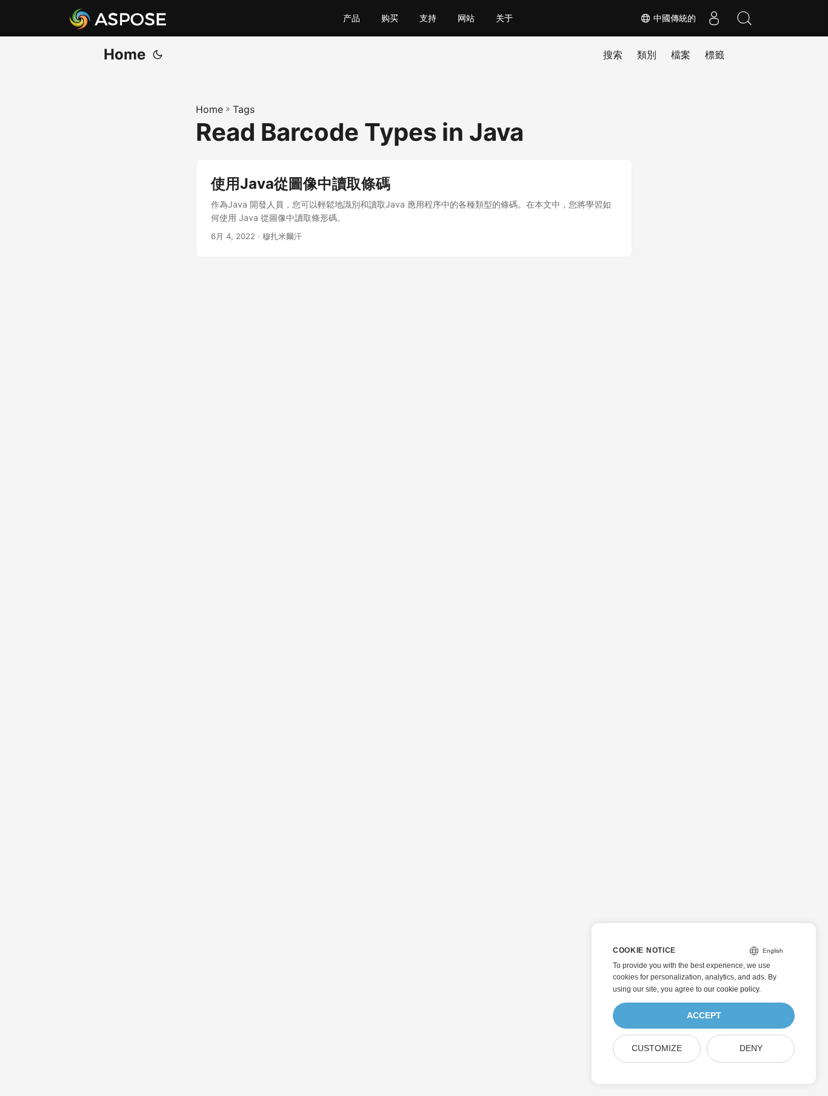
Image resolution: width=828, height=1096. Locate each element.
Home (124, 54)
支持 (427, 18)
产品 (351, 18)
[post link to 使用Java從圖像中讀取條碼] (414, 208)
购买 (389, 18)
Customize (657, 1048)
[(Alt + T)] (157, 54)
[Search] (744, 18)
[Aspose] (118, 18)
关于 (504, 18)
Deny (751, 1048)
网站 (466, 18)
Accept (704, 1015)
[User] (714, 18)
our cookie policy (731, 989)
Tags (244, 109)
